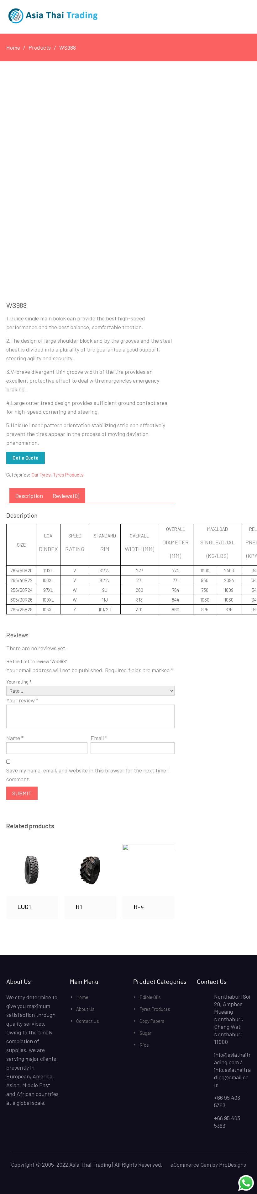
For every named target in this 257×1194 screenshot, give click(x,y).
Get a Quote (26, 458)
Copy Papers (152, 1021)
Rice (144, 1045)
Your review (22, 700)
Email (99, 737)
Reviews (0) (66, 495)
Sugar (145, 1033)
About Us (85, 1009)
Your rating (19, 681)
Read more (32, 870)
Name (15, 737)
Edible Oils (150, 997)
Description (29, 495)
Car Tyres (41, 474)
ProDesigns (232, 1164)
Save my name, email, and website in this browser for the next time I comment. (87, 774)
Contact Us (87, 1021)
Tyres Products (68, 474)
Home (82, 997)
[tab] (29, 495)
